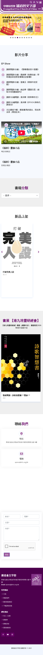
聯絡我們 (6, 598)
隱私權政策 (7, 627)
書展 (21, 321)
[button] (10, 37)
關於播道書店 (7, 602)
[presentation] (2, 251)
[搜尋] (31, 2)
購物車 (5, 619)
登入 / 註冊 (7, 616)
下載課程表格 (7, 606)
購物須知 (6, 623)
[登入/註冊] (34, 2)
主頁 (4, 594)
